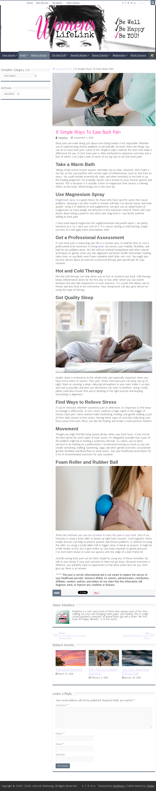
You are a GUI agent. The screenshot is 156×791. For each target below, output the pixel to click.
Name (60, 733)
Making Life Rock (39, 55)
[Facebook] (126, 3)
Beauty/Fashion (100, 55)
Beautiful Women (79, 55)
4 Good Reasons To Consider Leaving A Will (72, 635)
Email (60, 744)
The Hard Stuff (59, 55)
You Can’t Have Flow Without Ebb (135, 671)
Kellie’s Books (73, 2)
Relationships (119, 55)
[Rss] (123, 3)
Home (30, 2)
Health (23, 55)
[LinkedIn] (134, 3)
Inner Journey (8, 55)
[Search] (153, 2)
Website (60, 754)
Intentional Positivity (69, 669)
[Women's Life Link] (78, 28)
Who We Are (42, 2)
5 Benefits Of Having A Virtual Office (135, 635)
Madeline (63, 137)
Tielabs (150, 786)
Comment (62, 705)
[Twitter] (128, 3)
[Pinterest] (131, 3)
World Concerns (138, 55)
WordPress (119, 786)
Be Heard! (57, 2)
